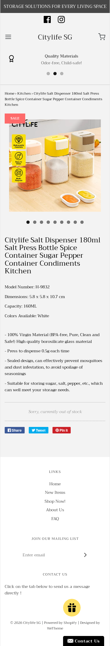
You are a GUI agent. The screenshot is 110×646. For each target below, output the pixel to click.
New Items (55, 492)
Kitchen (24, 93)
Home (9, 93)
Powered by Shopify (60, 623)
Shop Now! (55, 501)
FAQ (55, 518)
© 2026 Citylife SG (25, 623)
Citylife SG (55, 37)
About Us (55, 510)
